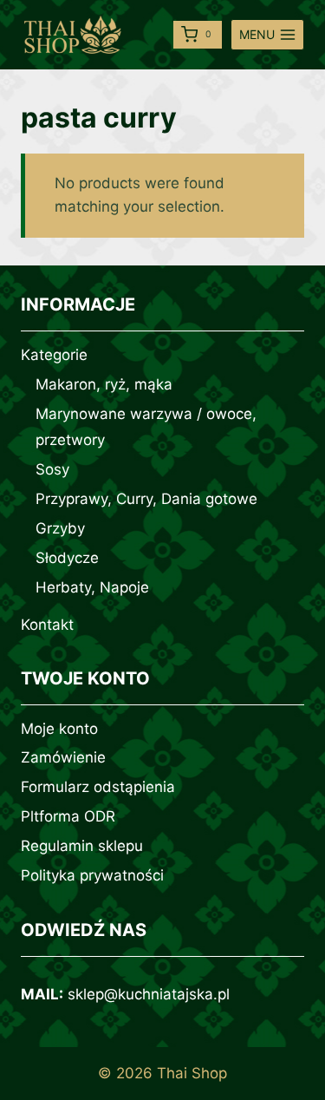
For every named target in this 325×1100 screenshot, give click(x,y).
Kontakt (47, 624)
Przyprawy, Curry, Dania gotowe (146, 498)
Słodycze (67, 557)
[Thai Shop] (73, 35)
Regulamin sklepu (82, 845)
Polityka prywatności (92, 875)
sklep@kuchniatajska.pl (149, 994)
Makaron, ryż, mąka (104, 384)
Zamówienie (63, 757)
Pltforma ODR (68, 816)
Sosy (52, 469)
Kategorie (54, 354)
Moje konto (59, 728)
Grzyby (60, 528)
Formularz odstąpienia (98, 787)
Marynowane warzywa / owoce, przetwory (146, 427)
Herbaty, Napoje (92, 587)
